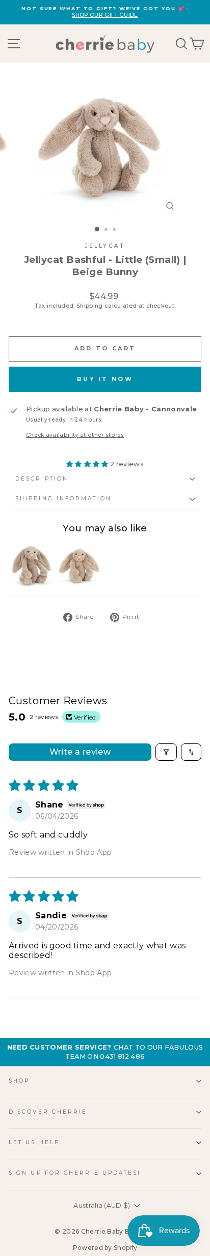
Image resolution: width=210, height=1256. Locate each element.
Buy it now (105, 378)
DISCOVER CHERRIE (48, 1112)
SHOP (19, 1081)
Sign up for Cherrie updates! (75, 1173)
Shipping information (63, 498)
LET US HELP (34, 1142)
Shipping (89, 305)
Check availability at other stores (75, 435)
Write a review (80, 752)
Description (41, 478)
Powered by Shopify (105, 1247)
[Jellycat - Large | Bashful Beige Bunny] (31, 566)
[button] (88, 464)
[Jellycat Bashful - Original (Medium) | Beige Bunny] (79, 566)
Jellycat (105, 246)
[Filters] (166, 752)
